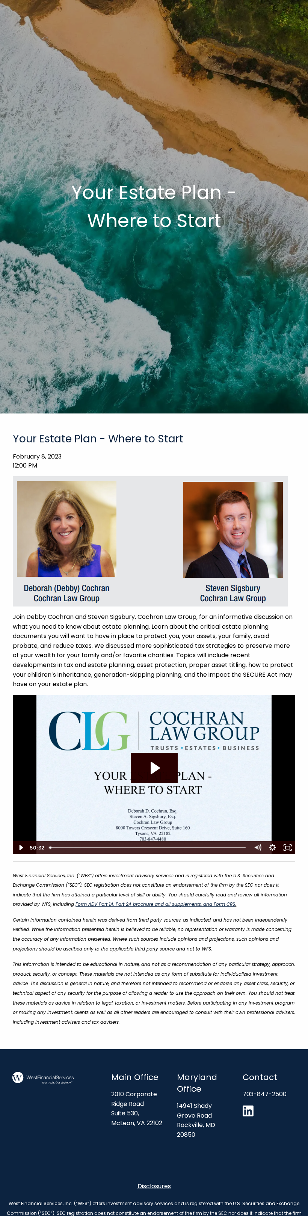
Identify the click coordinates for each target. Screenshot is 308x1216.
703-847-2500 (265, 1094)
